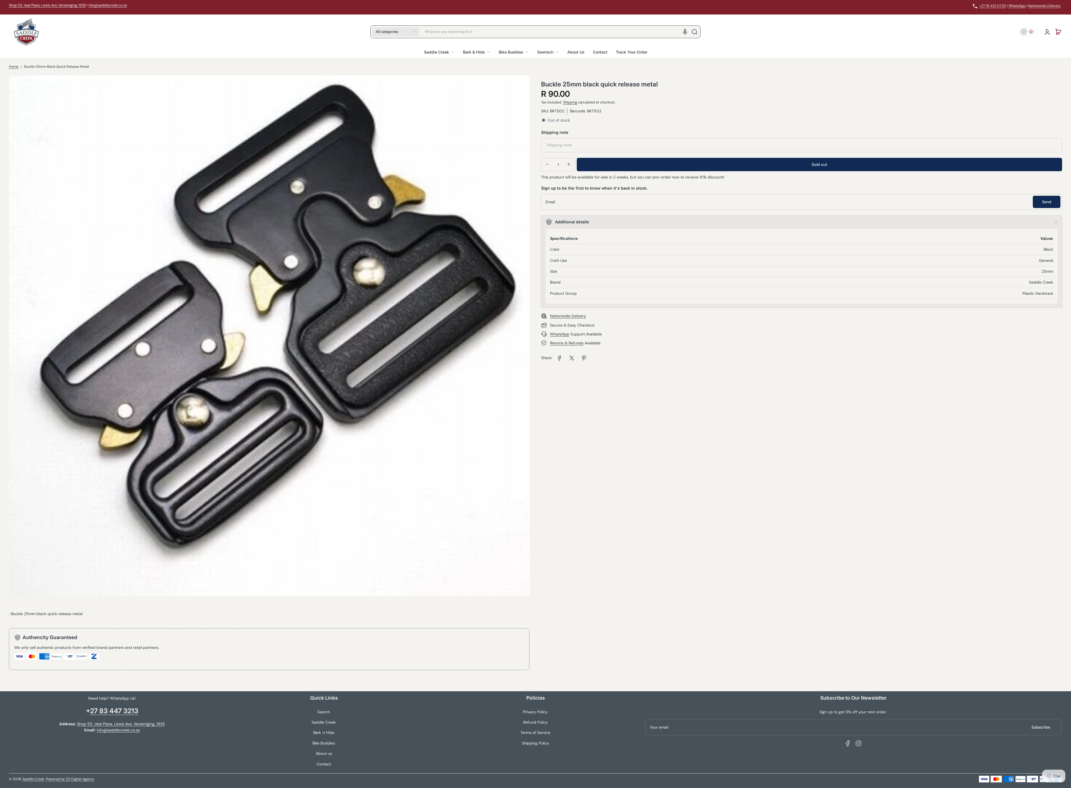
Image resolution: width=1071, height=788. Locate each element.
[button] (395, 31)
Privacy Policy (535, 711)
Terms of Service (535, 732)
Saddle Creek (324, 722)
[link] (559, 358)
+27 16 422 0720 (992, 6)
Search (323, 711)
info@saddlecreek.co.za (107, 5)
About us (324, 753)
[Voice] (685, 31)
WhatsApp (1017, 6)
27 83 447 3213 (114, 711)
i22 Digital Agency (80, 779)
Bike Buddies (323, 743)
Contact (324, 764)
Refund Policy (535, 722)
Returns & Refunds (566, 342)
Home (13, 66)
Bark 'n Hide (323, 732)
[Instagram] (858, 743)
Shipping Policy (535, 743)
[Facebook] (848, 743)
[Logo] (26, 32)
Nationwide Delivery (1044, 6)
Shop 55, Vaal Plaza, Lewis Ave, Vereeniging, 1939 (47, 5)
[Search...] (694, 31)
